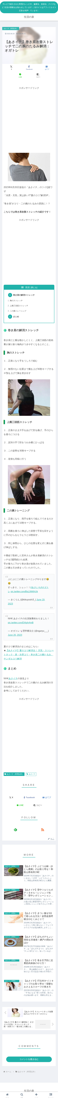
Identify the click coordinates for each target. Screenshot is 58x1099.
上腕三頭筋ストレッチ (19, 306)
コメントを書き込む (29, 1059)
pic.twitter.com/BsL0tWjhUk (24, 591)
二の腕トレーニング (18, 311)
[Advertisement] (29, 119)
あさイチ (13, 678)
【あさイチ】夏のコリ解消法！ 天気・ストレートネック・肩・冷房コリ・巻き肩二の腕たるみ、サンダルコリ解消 (29, 654)
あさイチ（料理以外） (15, 774)
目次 (27, 287)
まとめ (16, 316)
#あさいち (35, 587)
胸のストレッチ (16, 300)
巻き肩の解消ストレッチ (24, 295)
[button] (38, 75)
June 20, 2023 (15, 635)
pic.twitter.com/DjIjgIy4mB (21, 622)
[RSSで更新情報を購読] (42, 829)
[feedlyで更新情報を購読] (15, 829)
